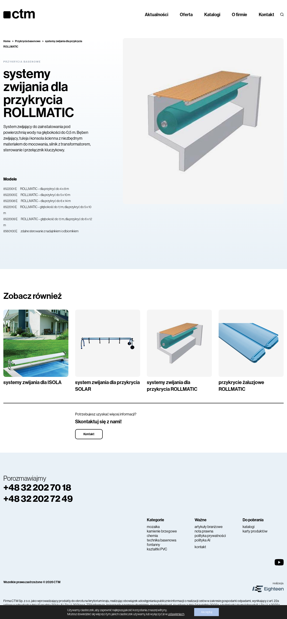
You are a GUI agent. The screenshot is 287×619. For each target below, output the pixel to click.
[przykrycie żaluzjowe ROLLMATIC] (251, 343)
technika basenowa (161, 540)
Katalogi (212, 14)
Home (7, 41)
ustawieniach (176, 614)
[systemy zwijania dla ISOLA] (35, 343)
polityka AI (202, 540)
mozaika (153, 527)
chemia (152, 536)
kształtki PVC (157, 549)
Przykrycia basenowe (28, 41)
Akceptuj (206, 612)
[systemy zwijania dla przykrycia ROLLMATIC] (179, 343)
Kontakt (266, 14)
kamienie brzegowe (162, 531)
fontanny (153, 545)
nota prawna (204, 531)
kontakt (200, 547)
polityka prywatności (210, 536)
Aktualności (156, 14)
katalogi (248, 527)
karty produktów (255, 531)
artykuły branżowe (209, 527)
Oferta (186, 14)
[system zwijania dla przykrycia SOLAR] (107, 343)
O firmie (239, 14)
